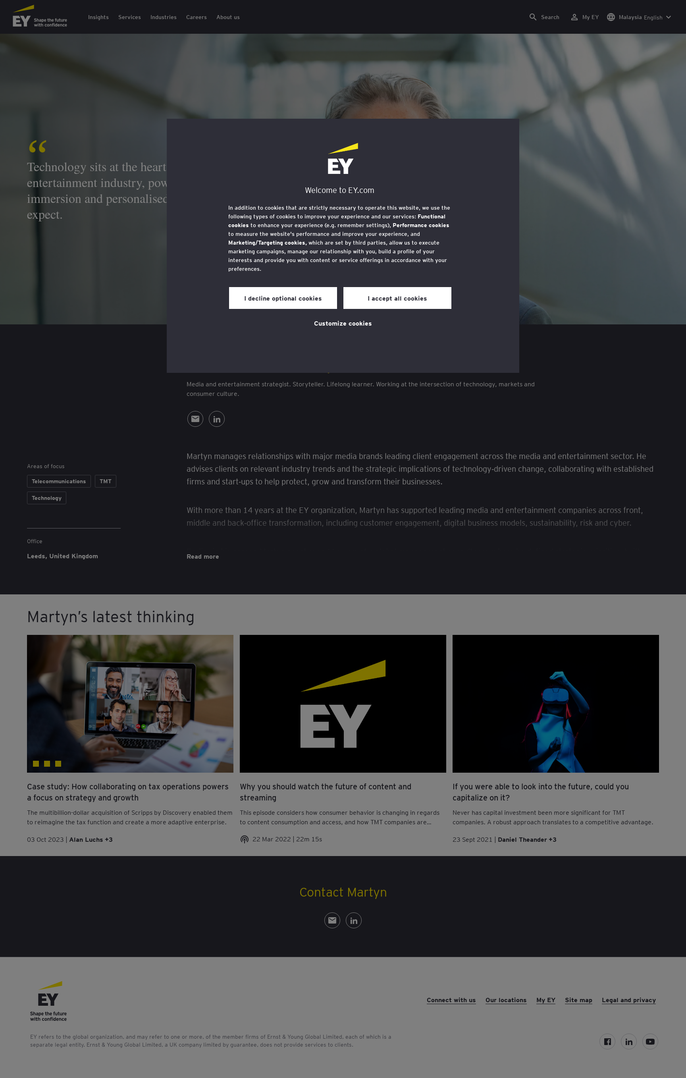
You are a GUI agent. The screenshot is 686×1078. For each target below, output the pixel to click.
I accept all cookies (397, 297)
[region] (343, 246)
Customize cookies (343, 322)
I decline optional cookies (283, 297)
